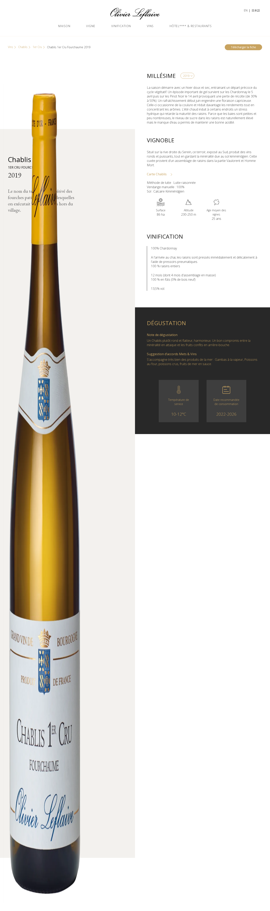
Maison (64, 26)
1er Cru (37, 47)
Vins (150, 26)
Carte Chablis (157, 174)
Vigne (90, 26)
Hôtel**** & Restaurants (191, 26)
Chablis (22, 47)
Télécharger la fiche (243, 47)
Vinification (121, 26)
